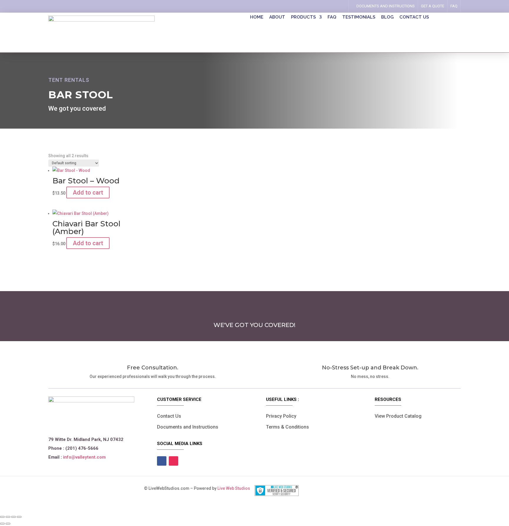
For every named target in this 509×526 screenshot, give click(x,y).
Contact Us (169, 416)
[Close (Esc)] (19, 517)
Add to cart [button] (88, 192)
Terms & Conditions (287, 427)
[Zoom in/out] (2, 517)
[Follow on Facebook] (330, 6)
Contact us (414, 17)
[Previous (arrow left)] (2, 524)
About (277, 17)
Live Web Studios (235, 488)
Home (256, 17)
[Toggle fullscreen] (8, 517)
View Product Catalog (398, 416)
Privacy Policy (281, 416)
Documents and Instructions (187, 427)
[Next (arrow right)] (8, 524)
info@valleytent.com (84, 457)
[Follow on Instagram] (338, 6)
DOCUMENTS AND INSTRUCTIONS (385, 6)
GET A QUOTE (432, 6)
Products (303, 17)
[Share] (13, 517)
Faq (453, 6)
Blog (387, 17)
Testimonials (358, 17)
